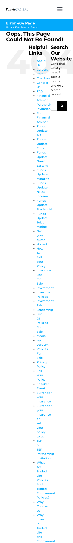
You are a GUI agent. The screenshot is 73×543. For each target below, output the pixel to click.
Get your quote (41, 235)
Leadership (45, 310)
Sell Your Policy (41, 375)
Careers (42, 69)
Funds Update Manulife (43, 174)
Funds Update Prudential (44, 205)
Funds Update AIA (42, 131)
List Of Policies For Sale (42, 322)
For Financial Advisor (43, 117)
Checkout (44, 78)
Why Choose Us (42, 506)
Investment (45, 288)
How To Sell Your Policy (41, 257)
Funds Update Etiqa (42, 144)
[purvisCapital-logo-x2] (17, 9)
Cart (40, 74)
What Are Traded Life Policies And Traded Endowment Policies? (46, 480)
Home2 (42, 244)
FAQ (40, 91)
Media (41, 336)
